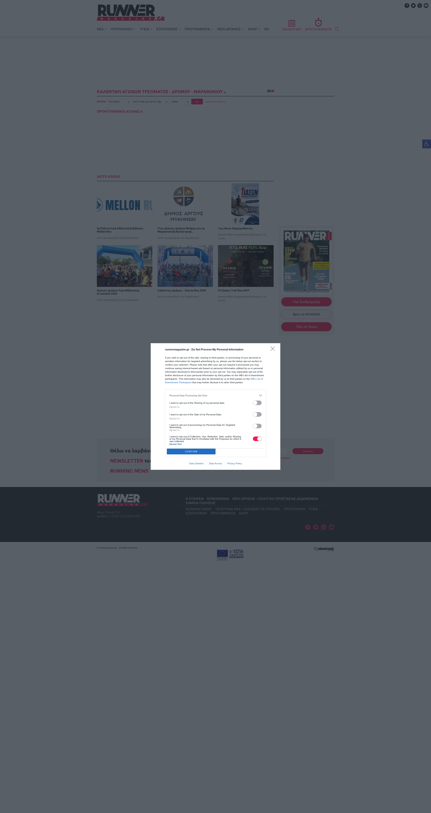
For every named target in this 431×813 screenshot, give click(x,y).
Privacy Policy (234, 463)
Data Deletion (196, 463)
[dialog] (215, 406)
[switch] (257, 403)
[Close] (274, 350)
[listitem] (215, 395)
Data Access (215, 463)
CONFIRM (191, 451)
